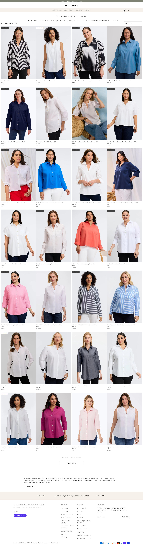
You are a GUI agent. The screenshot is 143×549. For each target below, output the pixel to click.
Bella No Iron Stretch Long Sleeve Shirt (46, 264)
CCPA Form (81, 532)
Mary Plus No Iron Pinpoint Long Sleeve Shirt (119, 386)
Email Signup (82, 529)
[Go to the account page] (121, 10)
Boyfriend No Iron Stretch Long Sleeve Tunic (13, 141)
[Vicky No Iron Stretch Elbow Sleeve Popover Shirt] (89, 113)
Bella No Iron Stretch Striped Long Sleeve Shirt (84, 325)
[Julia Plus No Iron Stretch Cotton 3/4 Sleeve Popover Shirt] (124, 174)
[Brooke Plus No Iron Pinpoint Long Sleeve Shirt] (53, 358)
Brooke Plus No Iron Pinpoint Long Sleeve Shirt (49, 386)
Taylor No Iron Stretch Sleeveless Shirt (46, 80)
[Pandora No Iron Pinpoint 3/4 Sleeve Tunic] (89, 419)
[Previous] (56, 1)
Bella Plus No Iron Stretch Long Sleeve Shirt (83, 264)
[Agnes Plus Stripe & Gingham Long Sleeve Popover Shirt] (89, 52)
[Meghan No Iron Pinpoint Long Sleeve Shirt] (18, 419)
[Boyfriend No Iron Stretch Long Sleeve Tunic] (18, 113)
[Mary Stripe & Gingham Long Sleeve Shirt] (18, 52)
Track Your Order (67, 514)
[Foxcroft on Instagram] (17, 512)
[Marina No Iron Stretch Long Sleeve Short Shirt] (18, 174)
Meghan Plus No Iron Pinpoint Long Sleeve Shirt (120, 80)
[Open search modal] (128, 10)
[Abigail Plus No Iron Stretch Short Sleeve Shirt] (18, 236)
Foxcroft (25, 542)
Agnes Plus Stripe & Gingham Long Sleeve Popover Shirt (87, 80)
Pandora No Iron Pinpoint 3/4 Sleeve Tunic (83, 447)
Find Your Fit (81, 508)
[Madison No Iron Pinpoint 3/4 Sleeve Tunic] (89, 358)
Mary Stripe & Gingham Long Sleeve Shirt (12, 80)
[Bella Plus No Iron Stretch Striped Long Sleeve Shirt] (124, 297)
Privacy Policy (82, 526)
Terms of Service (66, 531)
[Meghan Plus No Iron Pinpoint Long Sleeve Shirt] (124, 52)
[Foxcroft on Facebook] (15, 512)
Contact (80, 511)
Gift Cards (64, 537)
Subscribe (125, 517)
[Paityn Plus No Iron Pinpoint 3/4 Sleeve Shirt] (53, 419)
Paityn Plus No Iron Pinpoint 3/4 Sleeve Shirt (48, 447)
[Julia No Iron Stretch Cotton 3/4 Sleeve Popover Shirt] (89, 174)
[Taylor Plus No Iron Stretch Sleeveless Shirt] (124, 419)
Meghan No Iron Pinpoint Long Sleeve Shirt (12, 447)
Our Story (64, 508)
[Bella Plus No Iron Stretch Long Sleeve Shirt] (89, 236)
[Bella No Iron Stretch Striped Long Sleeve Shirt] (89, 297)
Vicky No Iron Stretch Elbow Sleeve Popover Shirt (85, 141)
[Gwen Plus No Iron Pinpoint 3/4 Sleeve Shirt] (18, 297)
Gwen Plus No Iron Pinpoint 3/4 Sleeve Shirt (13, 325)
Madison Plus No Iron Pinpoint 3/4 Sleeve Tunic (120, 264)
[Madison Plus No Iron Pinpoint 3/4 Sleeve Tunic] (124, 236)
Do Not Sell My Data (84, 538)
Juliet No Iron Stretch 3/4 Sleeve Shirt (46, 141)
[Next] (86, 1)
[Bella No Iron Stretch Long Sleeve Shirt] (53, 236)
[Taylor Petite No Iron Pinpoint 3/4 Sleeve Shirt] (53, 297)
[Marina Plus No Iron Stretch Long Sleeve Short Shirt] (53, 174)
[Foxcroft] (71, 5)
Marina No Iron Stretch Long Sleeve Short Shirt (13, 203)
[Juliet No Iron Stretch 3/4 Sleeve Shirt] (53, 113)
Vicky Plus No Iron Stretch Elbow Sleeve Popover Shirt (122, 141)
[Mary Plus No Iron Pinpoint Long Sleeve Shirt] (124, 358)
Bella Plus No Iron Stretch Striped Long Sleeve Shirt (121, 325)
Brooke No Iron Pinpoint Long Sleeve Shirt (12, 386)
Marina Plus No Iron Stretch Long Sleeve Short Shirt (50, 203)
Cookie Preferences (84, 535)
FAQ (78, 514)
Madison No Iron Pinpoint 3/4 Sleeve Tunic (83, 386)
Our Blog (64, 534)
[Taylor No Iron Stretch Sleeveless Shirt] (53, 52)
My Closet (64, 511)
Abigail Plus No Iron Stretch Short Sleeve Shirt (13, 264)
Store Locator (66, 517)
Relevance (129, 23)
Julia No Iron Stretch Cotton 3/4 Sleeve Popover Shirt (86, 203)
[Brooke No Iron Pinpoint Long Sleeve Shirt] (18, 358)
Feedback (80, 517)
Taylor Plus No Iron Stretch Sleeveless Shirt (118, 447)
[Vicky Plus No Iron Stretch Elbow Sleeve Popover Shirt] (124, 113)
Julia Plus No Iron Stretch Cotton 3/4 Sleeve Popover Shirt (123, 203)
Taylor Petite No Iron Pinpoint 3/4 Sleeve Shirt (48, 325)
